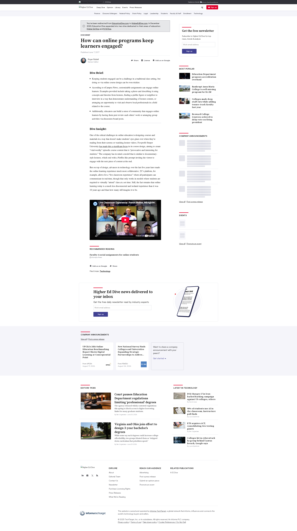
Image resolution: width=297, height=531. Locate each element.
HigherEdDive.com (140, 23)
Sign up (214, 7)
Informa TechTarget (158, 511)
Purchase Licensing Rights (119, 489)
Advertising (144, 472)
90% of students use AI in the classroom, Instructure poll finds (201, 411)
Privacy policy (123, 522)
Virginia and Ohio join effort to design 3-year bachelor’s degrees (136, 428)
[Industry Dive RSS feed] (97, 475)
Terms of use (136, 522)
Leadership (154, 13)
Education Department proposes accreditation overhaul (204, 77)
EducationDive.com (120, 23)
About (111, 472)
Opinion (110, 7)
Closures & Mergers (109, 13)
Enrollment (187, 13)
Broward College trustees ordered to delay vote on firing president (202, 118)
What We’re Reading (117, 497)
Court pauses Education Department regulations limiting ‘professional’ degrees (135, 398)
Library (118, 7)
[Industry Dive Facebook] (87, 475)
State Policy (136, 13)
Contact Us (113, 480)
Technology (198, 13)
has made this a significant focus (113, 146)
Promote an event (194, 244)
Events (125, 7)
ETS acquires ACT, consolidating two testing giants (200, 426)
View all (182, 202)
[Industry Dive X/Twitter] (92, 475)
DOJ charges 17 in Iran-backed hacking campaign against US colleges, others (201, 396)
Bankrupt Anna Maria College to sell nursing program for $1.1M (204, 89)
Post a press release (195, 202)
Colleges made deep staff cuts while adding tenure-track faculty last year (204, 103)
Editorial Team (114, 476)
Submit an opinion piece (149, 480)
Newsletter (113, 485)
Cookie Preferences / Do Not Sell (172, 522)
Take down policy (150, 522)
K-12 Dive (108, 2)
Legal (146, 13)
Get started (159, 358)
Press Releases (136, 7)
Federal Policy (124, 13)
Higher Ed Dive (93, 29)
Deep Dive (101, 7)
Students (164, 13)
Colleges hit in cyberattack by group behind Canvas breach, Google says (201, 441)
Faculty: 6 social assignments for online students (114, 254)
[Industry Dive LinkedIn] (82, 475)
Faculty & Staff (175, 13)
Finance (97, 13)
